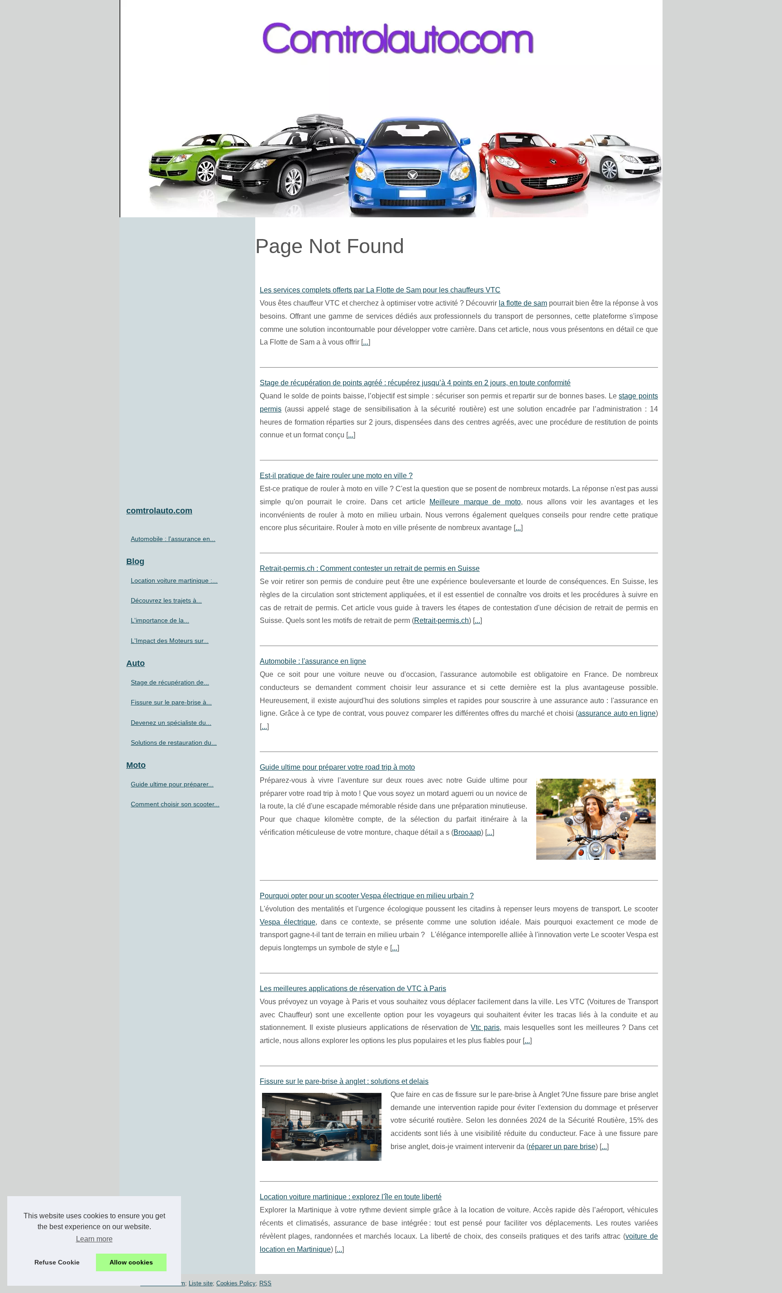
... (365, 342)
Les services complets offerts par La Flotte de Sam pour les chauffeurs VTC (380, 290)
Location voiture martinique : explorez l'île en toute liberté (351, 1197)
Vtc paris (485, 1027)
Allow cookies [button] (131, 1262)
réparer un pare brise (562, 1146)
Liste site (201, 1283)
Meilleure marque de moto (475, 502)
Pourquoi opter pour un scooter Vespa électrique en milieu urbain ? (367, 896)
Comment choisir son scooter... (175, 804)
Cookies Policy (236, 1283)
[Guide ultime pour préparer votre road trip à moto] (596, 818)
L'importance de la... (160, 620)
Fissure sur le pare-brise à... (171, 702)
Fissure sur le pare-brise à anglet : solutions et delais (344, 1081)
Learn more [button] (94, 1239)
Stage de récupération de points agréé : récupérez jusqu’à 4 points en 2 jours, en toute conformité (415, 383)
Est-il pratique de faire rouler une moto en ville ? (336, 475)
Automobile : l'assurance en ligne (313, 661)
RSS (265, 1283)
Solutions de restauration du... (174, 742)
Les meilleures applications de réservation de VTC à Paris (353, 988)
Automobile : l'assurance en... (173, 538)
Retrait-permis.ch (441, 620)
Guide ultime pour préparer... (172, 784)
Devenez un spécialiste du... (171, 722)
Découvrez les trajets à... (166, 600)
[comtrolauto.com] (391, 108)
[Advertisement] (187, 357)
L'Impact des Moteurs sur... (170, 640)
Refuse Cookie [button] (57, 1262)
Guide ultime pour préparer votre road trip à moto (337, 767)
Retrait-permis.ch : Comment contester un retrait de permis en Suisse (370, 568)
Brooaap (467, 832)
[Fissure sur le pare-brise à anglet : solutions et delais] (321, 1126)
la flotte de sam (523, 303)
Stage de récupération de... (170, 682)
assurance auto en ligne (617, 713)
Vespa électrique (287, 922)
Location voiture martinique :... (174, 580)
